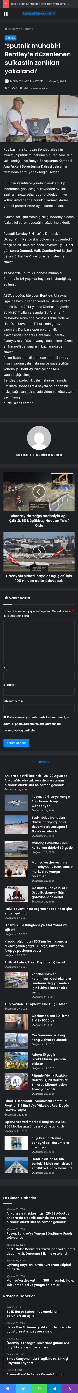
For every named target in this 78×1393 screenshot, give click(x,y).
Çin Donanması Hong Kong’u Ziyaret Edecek (49, 1037)
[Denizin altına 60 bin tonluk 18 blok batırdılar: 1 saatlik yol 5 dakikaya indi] (16, 1165)
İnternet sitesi (13, 701)
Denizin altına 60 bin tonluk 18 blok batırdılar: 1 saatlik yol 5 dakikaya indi (52, 1163)
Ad (6, 668)
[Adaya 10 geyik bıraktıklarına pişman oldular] (16, 1060)
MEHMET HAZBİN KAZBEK (26, 81)
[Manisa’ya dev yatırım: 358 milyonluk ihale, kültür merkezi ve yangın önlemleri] (16, 868)
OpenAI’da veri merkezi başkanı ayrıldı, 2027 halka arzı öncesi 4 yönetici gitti (35, 1124)
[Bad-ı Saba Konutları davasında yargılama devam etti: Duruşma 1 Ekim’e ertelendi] (16, 824)
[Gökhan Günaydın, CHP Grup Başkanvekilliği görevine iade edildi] (16, 894)
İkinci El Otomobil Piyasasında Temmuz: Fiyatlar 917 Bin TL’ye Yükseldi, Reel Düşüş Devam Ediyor (37, 1105)
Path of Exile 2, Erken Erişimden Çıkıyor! (35, 962)
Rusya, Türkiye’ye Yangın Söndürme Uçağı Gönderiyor (51, 801)
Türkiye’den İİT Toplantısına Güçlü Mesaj (36, 1004)
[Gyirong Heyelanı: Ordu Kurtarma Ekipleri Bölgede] (16, 849)
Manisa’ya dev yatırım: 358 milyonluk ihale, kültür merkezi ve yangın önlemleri (52, 869)
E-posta (9, 684)
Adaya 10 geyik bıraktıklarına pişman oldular (49, 1059)
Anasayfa (13, 28)
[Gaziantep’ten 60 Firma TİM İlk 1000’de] (16, 1022)
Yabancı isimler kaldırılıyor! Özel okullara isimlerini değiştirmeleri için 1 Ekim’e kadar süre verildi (51, 983)
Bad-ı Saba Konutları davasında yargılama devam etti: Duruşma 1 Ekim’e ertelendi (49, 824)
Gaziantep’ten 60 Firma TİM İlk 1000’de (51, 1018)
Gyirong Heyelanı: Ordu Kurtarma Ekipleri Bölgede (52, 845)
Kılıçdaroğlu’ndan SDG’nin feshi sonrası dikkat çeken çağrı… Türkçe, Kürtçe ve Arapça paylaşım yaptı (36, 946)
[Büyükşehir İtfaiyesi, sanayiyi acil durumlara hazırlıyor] (16, 1143)
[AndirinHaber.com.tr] (39, 13)
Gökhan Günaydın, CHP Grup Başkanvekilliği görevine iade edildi (50, 892)
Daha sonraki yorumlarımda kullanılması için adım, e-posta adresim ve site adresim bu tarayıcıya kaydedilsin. (36, 724)
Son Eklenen (39, 762)
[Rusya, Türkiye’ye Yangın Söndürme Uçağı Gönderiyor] (16, 803)
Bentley (28, 28)
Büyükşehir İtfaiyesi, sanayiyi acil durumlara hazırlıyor (50, 1142)
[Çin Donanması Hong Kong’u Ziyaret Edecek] (16, 1041)
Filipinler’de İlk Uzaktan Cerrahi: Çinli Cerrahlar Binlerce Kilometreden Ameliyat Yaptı (50, 1082)
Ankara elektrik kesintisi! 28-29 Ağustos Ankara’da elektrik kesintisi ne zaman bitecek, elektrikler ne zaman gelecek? (36, 780)
